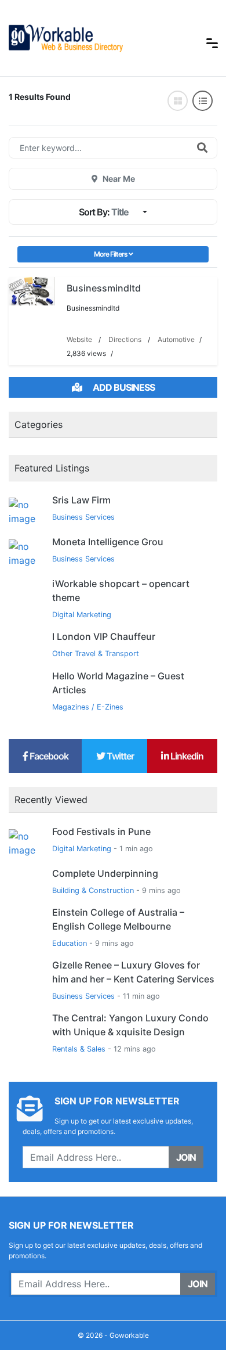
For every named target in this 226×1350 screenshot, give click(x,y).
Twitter (119, 756)
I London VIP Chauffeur (103, 636)
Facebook (48, 756)
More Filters (111, 254)
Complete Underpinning (105, 873)
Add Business (123, 387)
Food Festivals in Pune (101, 831)
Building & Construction (93, 890)
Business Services (83, 517)
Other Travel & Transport (95, 653)
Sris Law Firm (81, 500)
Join (186, 1157)
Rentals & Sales (78, 1049)
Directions (124, 339)
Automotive (176, 339)
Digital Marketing (81, 614)
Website (79, 339)
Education (69, 943)
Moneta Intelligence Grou (107, 542)
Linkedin (186, 756)
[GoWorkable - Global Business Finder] (96, 37)
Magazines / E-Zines (87, 707)
